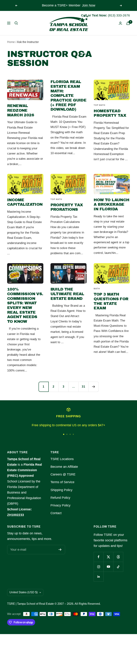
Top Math (99, 105)
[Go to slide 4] (73, 434)
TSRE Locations (62, 459)
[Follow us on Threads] (118, 557)
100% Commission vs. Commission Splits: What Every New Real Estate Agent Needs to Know (25, 305)
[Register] (60, 549)
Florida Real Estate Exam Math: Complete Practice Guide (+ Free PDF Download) (68, 96)
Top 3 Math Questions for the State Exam (111, 301)
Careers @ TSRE (62, 474)
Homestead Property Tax (110, 113)
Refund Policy (60, 497)
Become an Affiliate (64, 466)
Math (97, 289)
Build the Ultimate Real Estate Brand (67, 294)
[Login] (120, 23)
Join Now (88, 5)
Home (11, 42)
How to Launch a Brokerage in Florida (111, 204)
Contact (56, 513)
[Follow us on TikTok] (118, 567)
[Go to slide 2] (66, 434)
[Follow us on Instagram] (98, 567)
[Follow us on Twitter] (108, 557)
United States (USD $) (23, 592)
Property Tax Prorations (66, 207)
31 (83, 386)
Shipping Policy (61, 490)
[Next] (93, 387)
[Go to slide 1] (63, 434)
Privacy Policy (60, 505)
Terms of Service (62, 482)
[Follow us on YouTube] (108, 567)
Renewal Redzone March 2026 (20, 110)
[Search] (16, 23)
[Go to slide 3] (70, 434)
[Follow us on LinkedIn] (98, 576)
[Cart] (128, 23)
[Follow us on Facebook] (98, 557)
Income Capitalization (25, 202)
